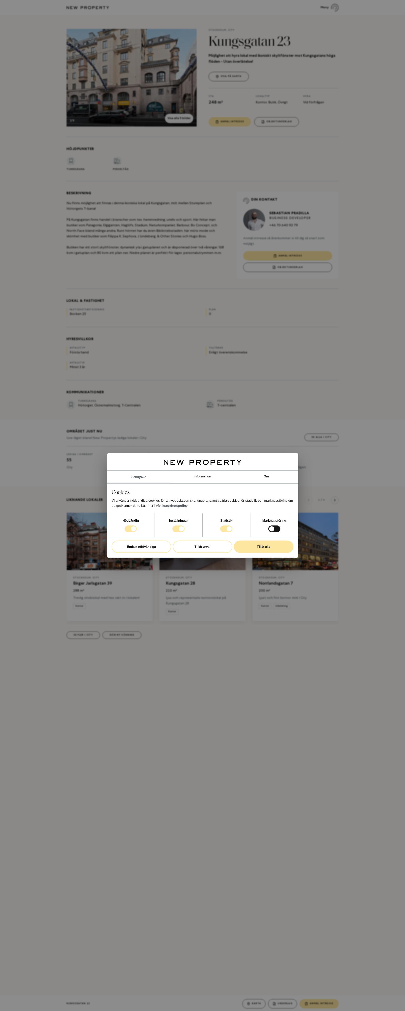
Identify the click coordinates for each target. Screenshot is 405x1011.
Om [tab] (266, 476)
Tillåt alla (263, 546)
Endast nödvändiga (141, 546)
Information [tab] (202, 476)
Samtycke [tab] (138, 477)
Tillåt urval (202, 546)
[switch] (178, 528)
